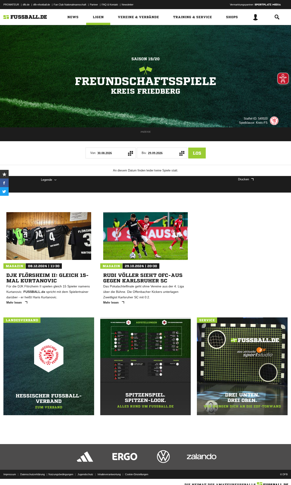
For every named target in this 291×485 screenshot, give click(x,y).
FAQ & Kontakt (110, 4)
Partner (94, 4)
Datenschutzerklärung (32, 474)
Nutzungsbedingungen (60, 474)
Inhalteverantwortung (109, 474)
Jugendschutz (85, 474)
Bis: (144, 153)
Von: (93, 153)
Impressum (9, 474)
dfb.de (26, 4)
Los (197, 153)
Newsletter (127, 4)
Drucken (243, 179)
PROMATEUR (11, 4)
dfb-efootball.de (41, 4)
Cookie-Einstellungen (136, 474)
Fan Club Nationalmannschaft (70, 4)
